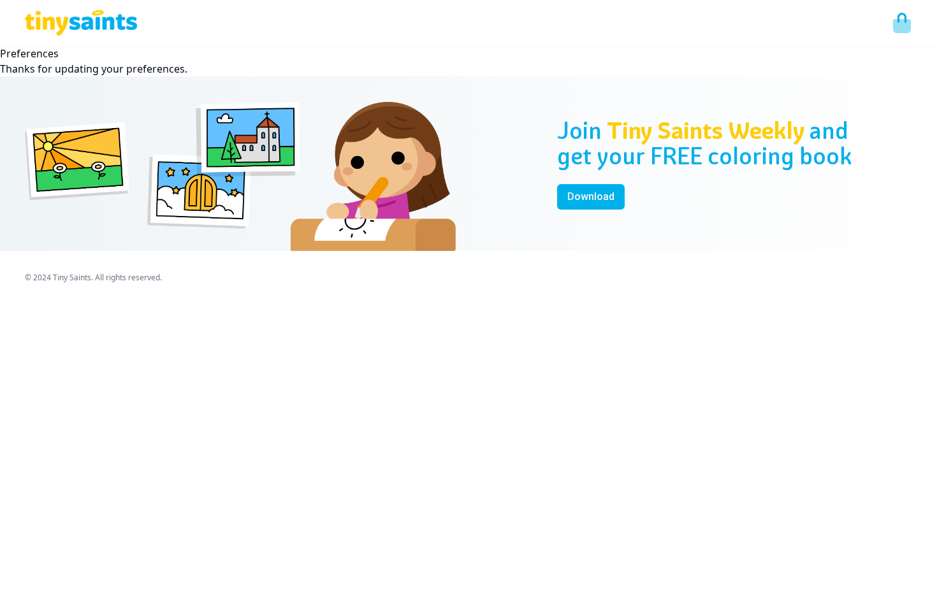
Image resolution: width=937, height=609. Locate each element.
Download (590, 196)
